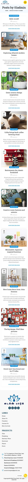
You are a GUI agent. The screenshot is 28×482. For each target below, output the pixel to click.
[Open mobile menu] (25, 2)
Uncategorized (14, 15)
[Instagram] (12, 408)
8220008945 (14, 463)
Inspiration (14, 89)
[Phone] (25, 475)
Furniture (14, 129)
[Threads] (15, 408)
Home (6, 10)
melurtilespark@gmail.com (12, 470)
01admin (20, 7)
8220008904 (11, 465)
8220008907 (20, 460)
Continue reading (14, 28)
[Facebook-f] (9, 408)
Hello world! (14, 19)
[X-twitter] (18, 408)
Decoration (14, 49)
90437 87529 (18, 468)
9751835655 (20, 458)
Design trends (14, 167)
